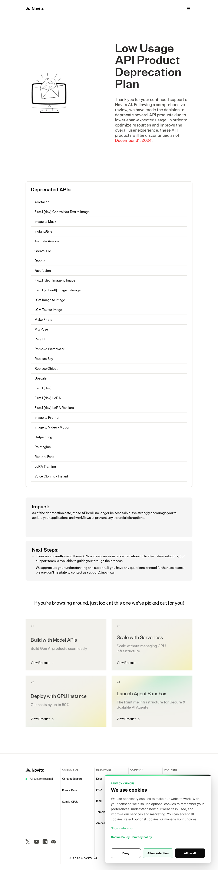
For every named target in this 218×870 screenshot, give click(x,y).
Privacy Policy (142, 837)
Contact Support (72, 779)
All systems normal (41, 779)
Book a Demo (70, 790)
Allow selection (158, 853)
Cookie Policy (120, 837)
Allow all (190, 853)
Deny (125, 853)
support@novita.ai (101, 572)
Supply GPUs (70, 802)
